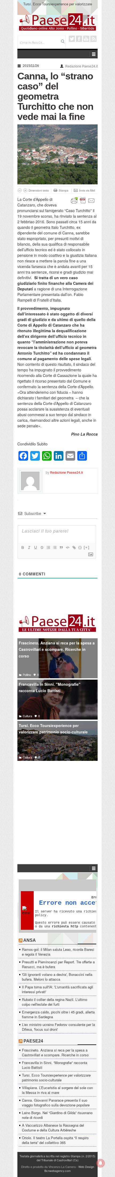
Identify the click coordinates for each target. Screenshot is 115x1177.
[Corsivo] (29, 547)
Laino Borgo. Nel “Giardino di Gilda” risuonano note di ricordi (57, 1115)
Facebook (79, 39)
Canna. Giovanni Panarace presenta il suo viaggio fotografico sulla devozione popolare (56, 1102)
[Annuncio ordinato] (48, 547)
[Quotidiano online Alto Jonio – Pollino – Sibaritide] (57, 21)
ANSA (29, 940)
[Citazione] (61, 547)
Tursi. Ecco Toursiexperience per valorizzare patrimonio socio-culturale (57, 6)
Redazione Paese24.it (81, 66)
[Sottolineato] (35, 547)
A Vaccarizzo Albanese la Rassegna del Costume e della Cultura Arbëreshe (53, 1128)
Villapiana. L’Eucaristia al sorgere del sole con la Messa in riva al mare (57, 1090)
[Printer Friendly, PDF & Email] (83, 200)
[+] (87, 547)
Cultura (27, 716)
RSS (93, 39)
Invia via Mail (87, 190)
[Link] (74, 547)
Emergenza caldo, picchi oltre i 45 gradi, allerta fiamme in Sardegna (58, 1014)
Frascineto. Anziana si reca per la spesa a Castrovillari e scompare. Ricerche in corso (57, 649)
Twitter (72, 39)
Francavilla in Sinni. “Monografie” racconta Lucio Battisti (54, 1065)
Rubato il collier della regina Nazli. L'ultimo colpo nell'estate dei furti (54, 1002)
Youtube (86, 39)
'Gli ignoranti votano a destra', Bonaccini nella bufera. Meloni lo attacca (57, 977)
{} (80, 547)
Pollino (27, 674)
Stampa (63, 190)
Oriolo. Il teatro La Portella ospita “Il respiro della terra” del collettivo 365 (55, 1140)
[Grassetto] (22, 547)
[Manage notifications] (100, 1163)
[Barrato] (42, 547)
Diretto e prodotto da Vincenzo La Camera (48, 1166)
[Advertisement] (57, 804)
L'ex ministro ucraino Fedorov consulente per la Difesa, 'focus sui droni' (58, 1027)
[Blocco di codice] (67, 547)
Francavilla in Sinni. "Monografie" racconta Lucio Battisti (49, 687)
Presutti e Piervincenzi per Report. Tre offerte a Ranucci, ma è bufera (58, 964)
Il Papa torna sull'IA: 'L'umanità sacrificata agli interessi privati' (57, 989)
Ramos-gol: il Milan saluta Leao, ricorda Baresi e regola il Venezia (58, 952)
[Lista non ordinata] (54, 547)
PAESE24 (33, 1041)
